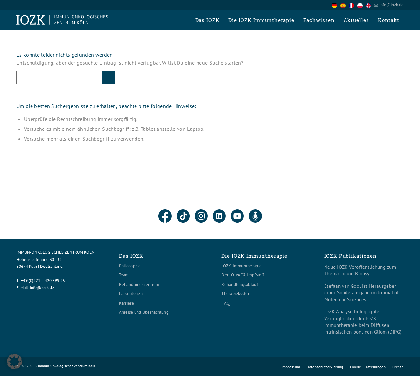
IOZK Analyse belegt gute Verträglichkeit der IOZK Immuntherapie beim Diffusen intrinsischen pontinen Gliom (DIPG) (362, 321)
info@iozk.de (391, 5)
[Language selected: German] (353, 5)
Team (124, 275)
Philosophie (130, 265)
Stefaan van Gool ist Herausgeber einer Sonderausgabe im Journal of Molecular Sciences (361, 293)
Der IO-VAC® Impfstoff (242, 275)
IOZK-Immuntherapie (241, 265)
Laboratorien (131, 293)
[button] (14, 361)
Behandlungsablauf (239, 284)
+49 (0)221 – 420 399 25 (43, 280)
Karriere (126, 303)
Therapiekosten (235, 293)
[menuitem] (207, 20)
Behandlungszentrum (139, 284)
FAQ (225, 303)
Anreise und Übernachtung (144, 312)
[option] (344, 5)
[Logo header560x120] (62, 20)
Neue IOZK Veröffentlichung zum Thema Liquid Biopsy (360, 270)
